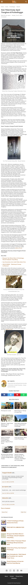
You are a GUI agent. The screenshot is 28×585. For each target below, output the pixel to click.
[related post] (7, 405)
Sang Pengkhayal (17, 583)
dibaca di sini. (18, 248)
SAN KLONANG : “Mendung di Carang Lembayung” (12, 265)
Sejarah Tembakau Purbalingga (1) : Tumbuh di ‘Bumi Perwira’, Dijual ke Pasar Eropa (7, 440)
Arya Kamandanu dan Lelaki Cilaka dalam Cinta (14, 262)
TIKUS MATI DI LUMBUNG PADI (15, 527)
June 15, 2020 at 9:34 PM (8, 481)
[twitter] (11, 394)
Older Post (23, 512)
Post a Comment (5, 508)
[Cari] (26, 2)
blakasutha (5, 498)
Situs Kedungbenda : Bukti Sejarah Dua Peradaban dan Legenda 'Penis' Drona (16, 556)
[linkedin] (18, 571)
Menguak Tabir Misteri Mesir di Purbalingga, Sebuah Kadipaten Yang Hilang (13, 259)
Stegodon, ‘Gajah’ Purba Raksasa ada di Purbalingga (7, 425)
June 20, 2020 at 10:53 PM (8, 504)
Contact (12, 576)
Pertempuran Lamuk (6, 410)
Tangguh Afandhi (7, 472)
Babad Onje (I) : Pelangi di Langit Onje (20, 411)
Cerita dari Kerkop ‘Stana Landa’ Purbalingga (21, 438)
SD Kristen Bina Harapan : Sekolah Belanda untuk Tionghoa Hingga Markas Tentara (7, 456)
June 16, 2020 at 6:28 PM (8, 493)
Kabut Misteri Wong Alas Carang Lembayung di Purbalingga (21, 425)
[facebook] (4, 394)
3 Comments (3, 16)
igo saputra (8, 15)
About (6, 576)
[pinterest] (17, 394)
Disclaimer (14, 578)
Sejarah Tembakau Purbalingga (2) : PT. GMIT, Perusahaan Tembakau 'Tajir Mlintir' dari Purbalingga (20, 457)
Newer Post (4, 512)
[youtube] (21, 571)
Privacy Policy (19, 576)
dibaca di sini (9, 329)
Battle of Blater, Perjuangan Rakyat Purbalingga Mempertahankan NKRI (16, 542)
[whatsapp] (23, 394)
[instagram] (10, 571)
